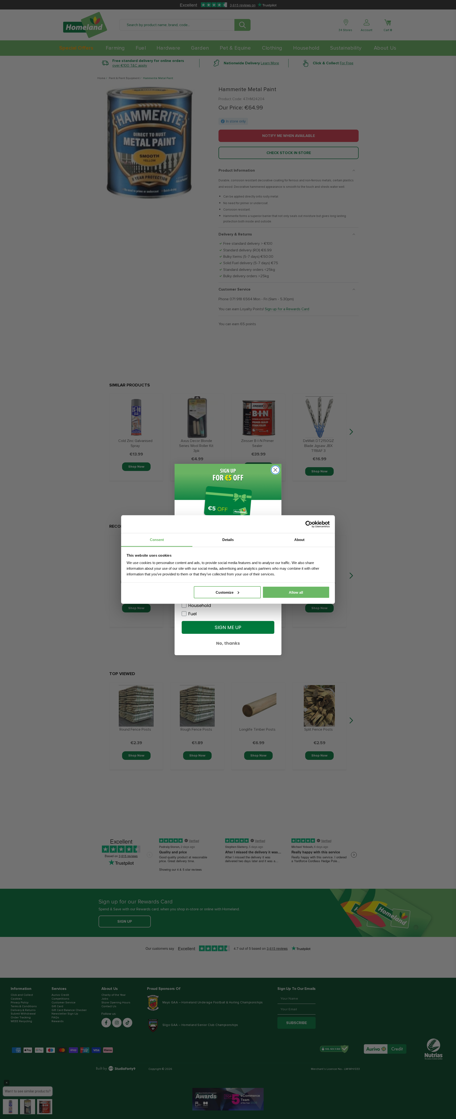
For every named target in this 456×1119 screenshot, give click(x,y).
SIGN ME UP (228, 627)
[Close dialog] (275, 470)
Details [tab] (228, 540)
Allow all (296, 592)
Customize (224, 592)
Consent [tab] (157, 540)
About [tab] (299, 540)
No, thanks (228, 643)
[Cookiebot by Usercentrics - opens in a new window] (309, 524)
